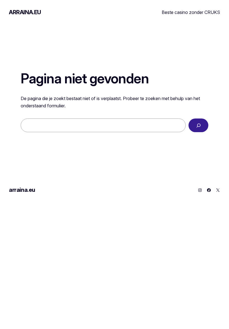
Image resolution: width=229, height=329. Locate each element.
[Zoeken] (198, 125)
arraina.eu (25, 12)
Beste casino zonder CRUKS (191, 12)
